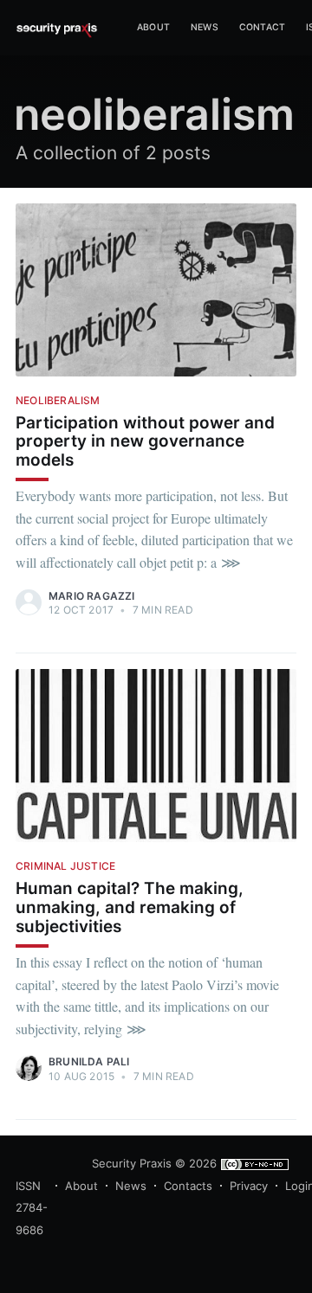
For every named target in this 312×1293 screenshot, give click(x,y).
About (81, 1186)
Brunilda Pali (89, 1061)
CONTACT (262, 27)
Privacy (249, 1186)
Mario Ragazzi (92, 595)
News (204, 27)
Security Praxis (132, 1163)
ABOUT (153, 27)
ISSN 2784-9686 (32, 1208)
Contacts (188, 1186)
